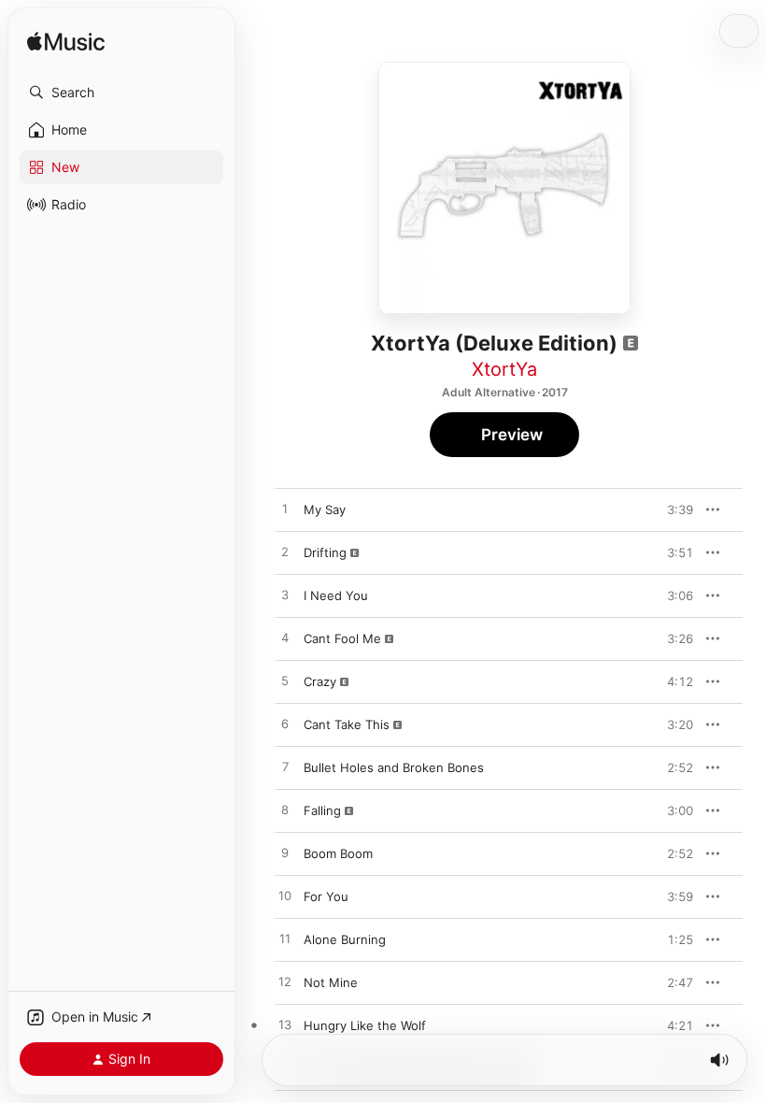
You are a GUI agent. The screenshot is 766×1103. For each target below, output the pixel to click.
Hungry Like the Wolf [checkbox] (365, 1025)
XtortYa (504, 369)
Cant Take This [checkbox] (347, 724)
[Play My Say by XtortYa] (285, 509)
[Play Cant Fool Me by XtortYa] (285, 638)
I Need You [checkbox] (336, 595)
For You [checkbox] (326, 896)
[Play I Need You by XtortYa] (285, 595)
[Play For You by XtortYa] (285, 896)
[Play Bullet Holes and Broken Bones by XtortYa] (285, 767)
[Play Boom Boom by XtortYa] (285, 853)
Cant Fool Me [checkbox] (342, 638)
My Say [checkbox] (325, 509)
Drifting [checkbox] (325, 552)
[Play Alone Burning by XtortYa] (285, 939)
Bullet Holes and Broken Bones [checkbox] (394, 767)
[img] (66, 42)
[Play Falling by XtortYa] (285, 810)
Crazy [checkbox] (320, 681)
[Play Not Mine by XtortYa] (285, 982)
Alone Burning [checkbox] (345, 939)
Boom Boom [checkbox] (338, 853)
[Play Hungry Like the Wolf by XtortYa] (285, 1025)
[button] (121, 92)
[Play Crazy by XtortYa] (285, 681)
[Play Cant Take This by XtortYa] (285, 724)
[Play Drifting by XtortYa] (285, 552)
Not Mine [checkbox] (331, 982)
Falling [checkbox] (322, 810)
